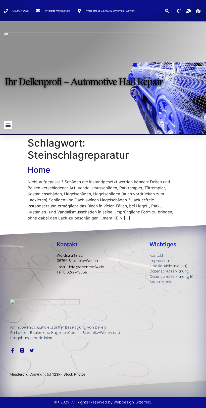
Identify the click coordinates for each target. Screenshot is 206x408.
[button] (167, 11)
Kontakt (156, 255)
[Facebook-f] (12, 350)
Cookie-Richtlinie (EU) (168, 265)
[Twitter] (31, 350)
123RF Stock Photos (68, 374)
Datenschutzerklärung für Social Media (172, 279)
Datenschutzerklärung (169, 271)
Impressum (160, 260)
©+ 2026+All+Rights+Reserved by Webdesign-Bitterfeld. (103, 402)
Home (39, 170)
